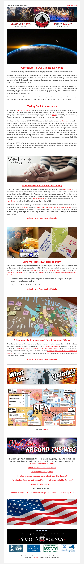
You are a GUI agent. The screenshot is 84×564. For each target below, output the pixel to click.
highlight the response (24, 110)
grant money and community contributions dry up (54, 207)
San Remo (34, 270)
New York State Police (52, 270)
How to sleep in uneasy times (42, 484)
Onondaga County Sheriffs (16, 272)
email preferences (35, 557)
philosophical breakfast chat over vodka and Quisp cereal (37, 348)
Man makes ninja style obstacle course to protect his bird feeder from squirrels (42, 493)
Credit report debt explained (42, 472)
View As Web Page (71, 5)
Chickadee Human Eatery (52, 346)
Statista (45, 429)
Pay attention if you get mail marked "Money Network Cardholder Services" (42, 480)
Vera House (67, 189)
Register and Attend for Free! (42, 463)
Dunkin (41, 272)
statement (64, 121)
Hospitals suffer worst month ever (42, 468)
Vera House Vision (38, 198)
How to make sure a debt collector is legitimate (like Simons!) (42, 476)
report (54, 115)
